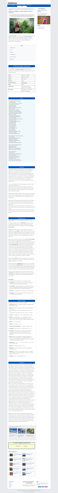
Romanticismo (24, 82)
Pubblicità (10, 486)
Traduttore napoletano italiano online (29, 454)
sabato (18, 231)
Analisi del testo (13, 54)
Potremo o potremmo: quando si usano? (16, 468)
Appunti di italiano (13, 426)
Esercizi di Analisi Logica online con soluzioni (30, 464)
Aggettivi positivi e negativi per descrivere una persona (17, 464)
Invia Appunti (10, 484)
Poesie (21, 426)
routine (9, 260)
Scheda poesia (12, 47)
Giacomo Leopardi (28, 35)
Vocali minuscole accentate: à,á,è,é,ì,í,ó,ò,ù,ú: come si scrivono (17, 454)
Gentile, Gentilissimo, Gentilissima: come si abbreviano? (29, 459)
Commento (12, 59)
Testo (11, 49)
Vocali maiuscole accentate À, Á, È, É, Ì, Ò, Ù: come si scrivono (17, 459)
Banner (10, 485)
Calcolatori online (42, 27)
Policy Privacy (25, 491)
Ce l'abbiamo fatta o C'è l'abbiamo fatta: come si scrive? (29, 469)
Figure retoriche (13, 56)
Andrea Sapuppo (39, 490)
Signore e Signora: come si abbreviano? (17, 473)
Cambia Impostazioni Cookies (31, 491)
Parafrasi (11, 52)
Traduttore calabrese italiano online (29, 473)
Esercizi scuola (41, 28)
